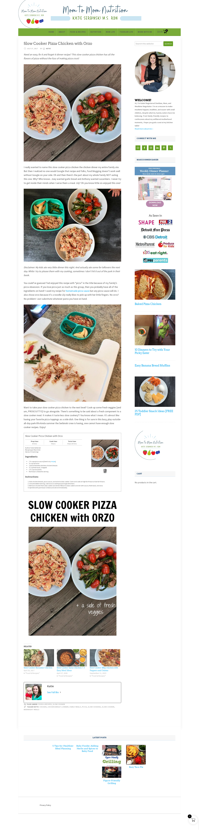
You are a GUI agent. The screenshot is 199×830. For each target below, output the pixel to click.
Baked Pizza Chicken (148, 304)
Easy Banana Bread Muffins (152, 365)
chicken (43, 707)
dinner (66, 707)
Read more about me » (144, 129)
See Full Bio (53, 692)
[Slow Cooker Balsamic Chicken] (39, 657)
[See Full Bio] (60, 692)
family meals (75, 707)
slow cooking (94, 707)
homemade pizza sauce (77, 290)
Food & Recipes (45, 704)
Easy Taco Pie (136, 767)
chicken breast (55, 707)
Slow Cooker (59, 704)
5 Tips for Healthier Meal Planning (63, 747)
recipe (53, 461)
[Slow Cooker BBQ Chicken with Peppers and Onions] (105, 657)
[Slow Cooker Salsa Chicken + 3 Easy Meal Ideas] (72, 657)
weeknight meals (31, 710)
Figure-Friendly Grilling (111, 781)
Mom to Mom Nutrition (96, 13)
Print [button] (105, 472)
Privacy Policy (45, 805)
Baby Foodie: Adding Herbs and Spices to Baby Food (87, 748)
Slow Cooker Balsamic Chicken (38, 668)
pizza (84, 707)
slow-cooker (108, 707)
